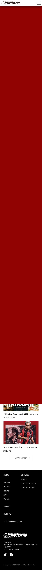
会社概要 (7, 491)
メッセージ (7, 486)
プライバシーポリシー (13, 521)
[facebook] (11, 554)
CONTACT (8, 513)
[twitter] (5, 554)
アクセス (7, 499)
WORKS (7, 506)
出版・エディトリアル (28, 483)
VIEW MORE (21, 457)
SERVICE (25, 475)
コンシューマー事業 (28, 487)
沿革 (5, 495)
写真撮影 (24, 479)
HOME (6, 475)
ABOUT (7, 482)
